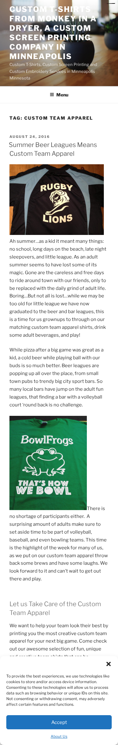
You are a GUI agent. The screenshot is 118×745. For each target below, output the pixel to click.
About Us (59, 736)
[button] (108, 664)
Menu (62, 94)
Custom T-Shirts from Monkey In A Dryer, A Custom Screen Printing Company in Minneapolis (53, 33)
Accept (59, 722)
